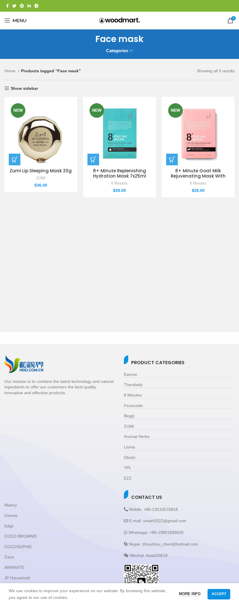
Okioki (129, 457)
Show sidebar (24, 88)
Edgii (8, 526)
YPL (127, 467)
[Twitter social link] (14, 6)
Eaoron (130, 374)
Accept (219, 594)
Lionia (129, 447)
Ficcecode (133, 405)
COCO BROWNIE (20, 536)
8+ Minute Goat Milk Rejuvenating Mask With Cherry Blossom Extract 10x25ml (198, 179)
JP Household (17, 578)
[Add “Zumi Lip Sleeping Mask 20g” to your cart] (14, 159)
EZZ (128, 478)
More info (190, 594)
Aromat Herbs (137, 436)
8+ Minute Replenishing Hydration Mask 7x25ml (119, 173)
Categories (117, 50)
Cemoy (10, 515)
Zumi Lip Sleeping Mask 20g (41, 171)
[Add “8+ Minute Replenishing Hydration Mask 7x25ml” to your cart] (93, 159)
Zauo (9, 557)
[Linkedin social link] (29, 6)
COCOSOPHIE (18, 546)
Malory (10, 505)
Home (10, 71)
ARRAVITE (14, 567)
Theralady (133, 384)
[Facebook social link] (7, 6)
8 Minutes (119, 183)
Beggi (129, 415)
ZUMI (40, 178)
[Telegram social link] (36, 6)
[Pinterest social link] (22, 6)
